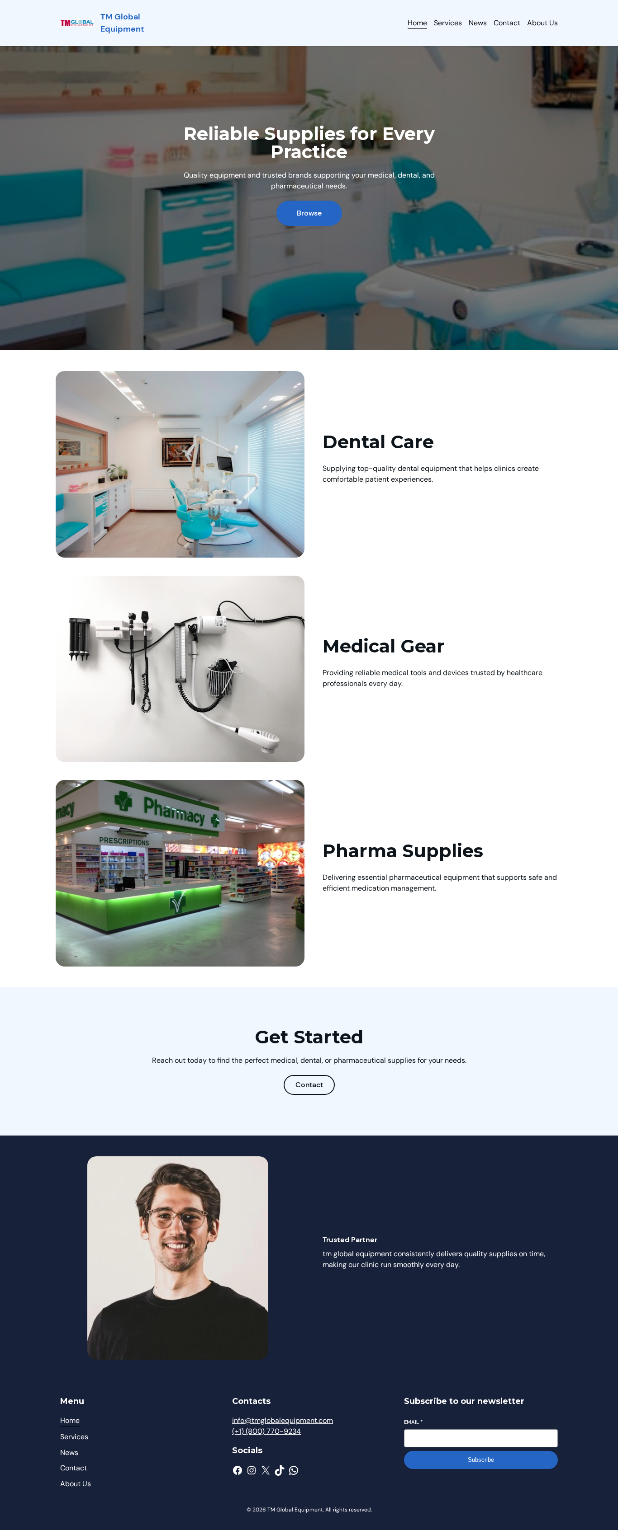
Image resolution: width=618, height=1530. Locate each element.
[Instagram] (251, 1470)
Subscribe (481, 1459)
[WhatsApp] (293, 1470)
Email (413, 1422)
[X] (265, 1470)
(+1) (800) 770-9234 (266, 1431)
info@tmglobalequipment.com (282, 1420)
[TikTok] (279, 1470)
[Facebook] (237, 1470)
